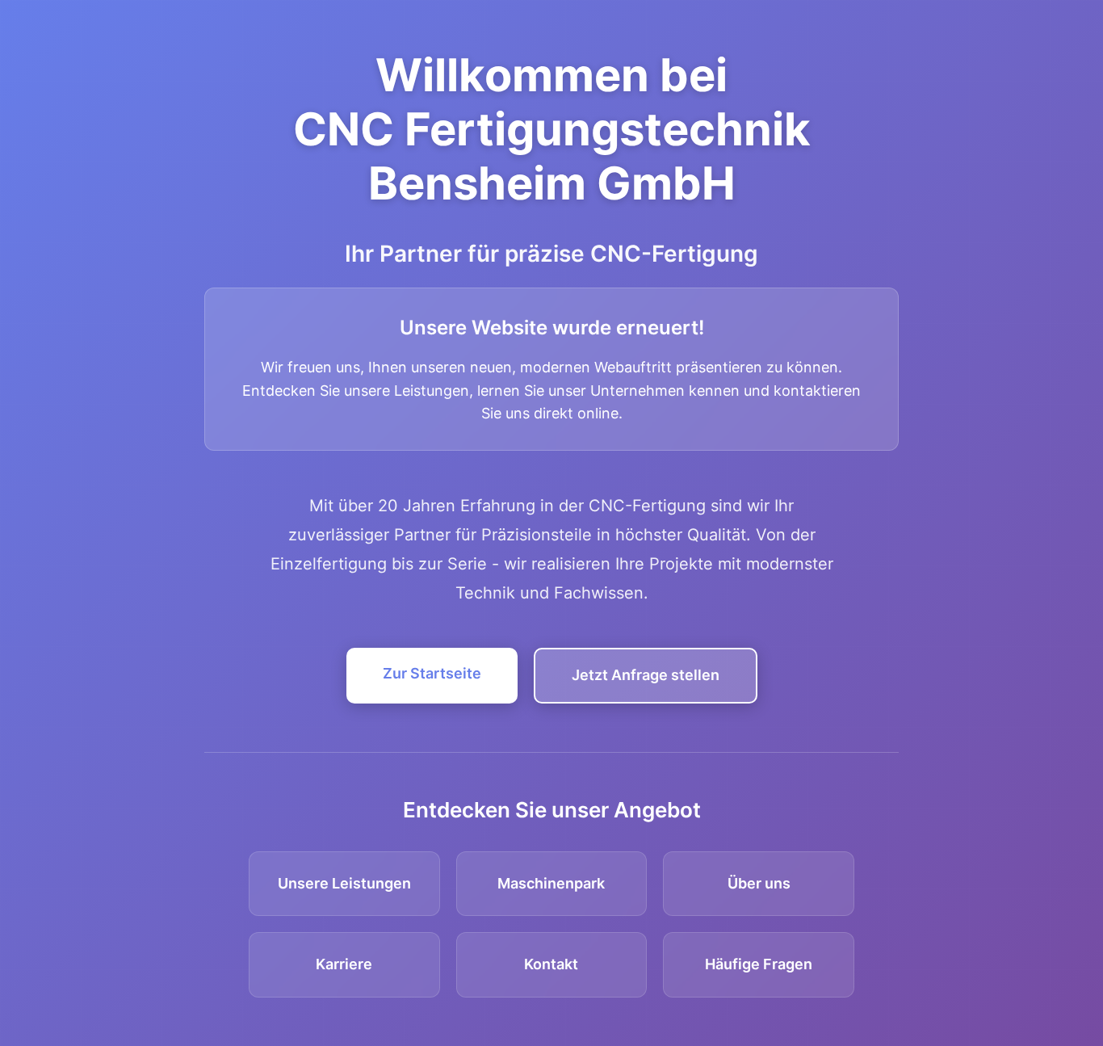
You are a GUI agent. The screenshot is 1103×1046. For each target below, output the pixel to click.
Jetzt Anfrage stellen (645, 674)
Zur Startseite (432, 673)
